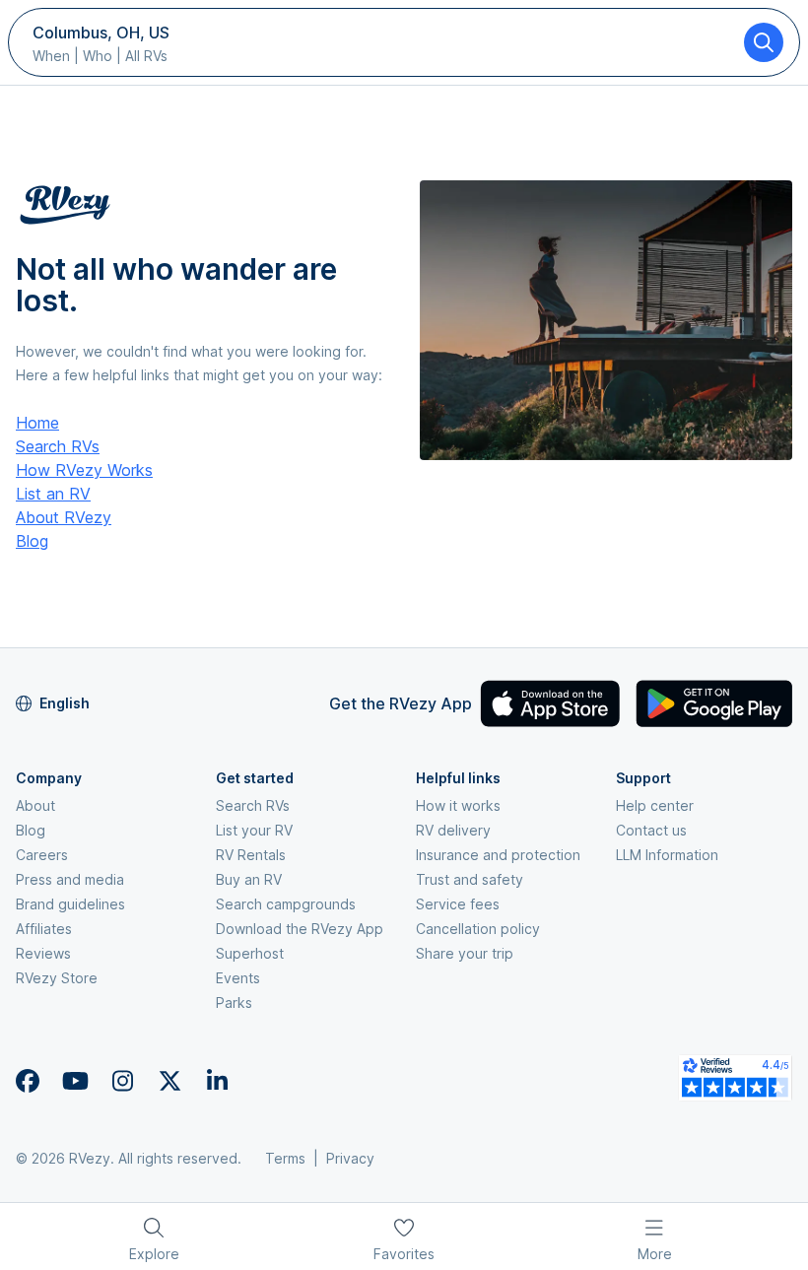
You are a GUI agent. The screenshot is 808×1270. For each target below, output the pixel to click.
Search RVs (58, 446)
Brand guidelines (70, 904)
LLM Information (667, 854)
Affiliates (44, 928)
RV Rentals (251, 854)
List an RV (53, 493)
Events (238, 977)
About (35, 805)
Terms (285, 1158)
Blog (32, 541)
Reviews (43, 953)
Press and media (70, 879)
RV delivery (453, 830)
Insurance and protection (498, 854)
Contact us (651, 830)
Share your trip (464, 953)
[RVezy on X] (169, 1081)
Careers (42, 854)
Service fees (458, 904)
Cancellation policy (478, 928)
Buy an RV (249, 879)
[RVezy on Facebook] (27, 1081)
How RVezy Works (84, 470)
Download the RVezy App (299, 928)
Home (37, 423)
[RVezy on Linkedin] (217, 1081)
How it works (458, 805)
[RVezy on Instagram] (122, 1081)
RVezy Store (57, 977)
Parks (234, 1002)
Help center (655, 805)
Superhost (250, 953)
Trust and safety (469, 879)
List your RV (254, 830)
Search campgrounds (286, 904)
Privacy (350, 1158)
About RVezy (63, 517)
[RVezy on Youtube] (75, 1081)
